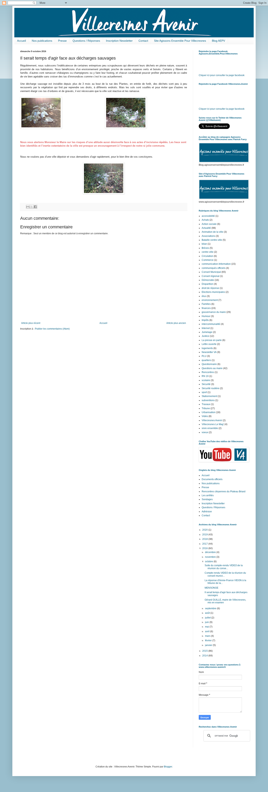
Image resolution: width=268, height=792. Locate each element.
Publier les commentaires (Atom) (52, 328)
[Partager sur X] (32, 207)
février (208, 640)
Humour (206, 316)
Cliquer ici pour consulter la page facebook (221, 75)
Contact (143, 40)
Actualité (206, 228)
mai (207, 626)
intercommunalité (211, 324)
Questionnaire (209, 364)
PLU (204, 356)
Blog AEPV (218, 40)
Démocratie (208, 280)
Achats (205, 220)
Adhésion (207, 511)
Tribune (206, 408)
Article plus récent (30, 323)
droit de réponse (210, 288)
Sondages (207, 499)
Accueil (21, 40)
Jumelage (207, 332)
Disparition (207, 284)
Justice (205, 336)
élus (204, 296)
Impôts (205, 320)
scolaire (206, 380)
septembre (211, 608)
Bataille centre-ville (212, 240)
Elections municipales (213, 292)
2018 (205, 539)
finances (206, 308)
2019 (205, 534)
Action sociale (209, 224)
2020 (205, 529)
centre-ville (207, 252)
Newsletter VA (209, 352)
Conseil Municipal (211, 272)
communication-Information (216, 264)
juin (207, 622)
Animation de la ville (212, 232)
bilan (204, 244)
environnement (210, 300)
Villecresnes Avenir (212, 420)
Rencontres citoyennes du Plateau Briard (223, 491)
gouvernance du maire (214, 312)
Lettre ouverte (209, 344)
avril (207, 631)
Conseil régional (210, 276)
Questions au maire (212, 368)
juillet (208, 617)
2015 (205, 651)
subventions (208, 400)
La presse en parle (212, 340)
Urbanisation (208, 412)
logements (207, 348)
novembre (210, 557)
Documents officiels (212, 479)
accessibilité (208, 216)
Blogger (168, 766)
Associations (208, 236)
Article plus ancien (176, 323)
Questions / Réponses (86, 40)
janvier (209, 645)
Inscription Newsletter (119, 40)
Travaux (206, 404)
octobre (209, 561)
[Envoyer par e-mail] (28, 207)
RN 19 (205, 376)
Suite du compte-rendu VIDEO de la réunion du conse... (224, 567)
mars (208, 636)
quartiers (206, 360)
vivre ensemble (210, 428)
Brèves (205, 248)
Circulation (207, 256)
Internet (206, 328)
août (207, 613)
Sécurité (206, 384)
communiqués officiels (213, 268)
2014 (205, 655)
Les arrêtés (208, 495)
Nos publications (42, 40)
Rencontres (208, 372)
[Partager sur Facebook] (35, 207)
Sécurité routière (210, 388)
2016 (205, 548)
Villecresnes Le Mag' (213, 424)
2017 (205, 543)
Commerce (207, 260)
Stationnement (209, 396)
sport (204, 392)
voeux (205, 432)
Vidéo (205, 416)
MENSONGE (211, 587)
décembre (210, 552)
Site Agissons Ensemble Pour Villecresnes (180, 40)
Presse (62, 40)
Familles (206, 304)
